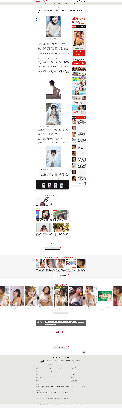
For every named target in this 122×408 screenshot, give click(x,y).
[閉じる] (85, 405)
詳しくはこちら (38, 406)
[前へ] (38, 185)
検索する (76, 1)
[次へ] (67, 185)
